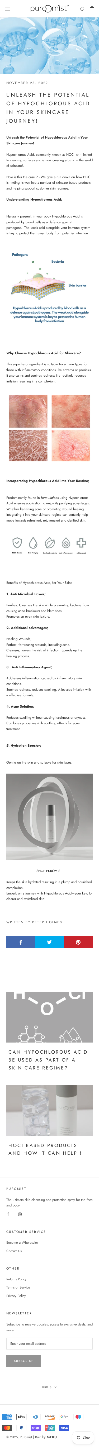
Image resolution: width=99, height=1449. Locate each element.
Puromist (26, 1436)
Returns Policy (16, 1279)
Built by (46, 1436)
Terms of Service (18, 1287)
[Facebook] (8, 1214)
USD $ (47, 1387)
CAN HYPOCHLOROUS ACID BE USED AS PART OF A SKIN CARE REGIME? (48, 1060)
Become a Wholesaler (22, 1242)
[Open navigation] (7, 9)
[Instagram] (20, 1214)
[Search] (82, 9)
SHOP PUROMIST (49, 870)
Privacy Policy (16, 1295)
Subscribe (24, 1361)
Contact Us (14, 1250)
